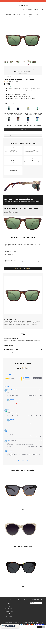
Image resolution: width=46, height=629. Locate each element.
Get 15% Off (31, 317)
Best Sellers (8, 14)
